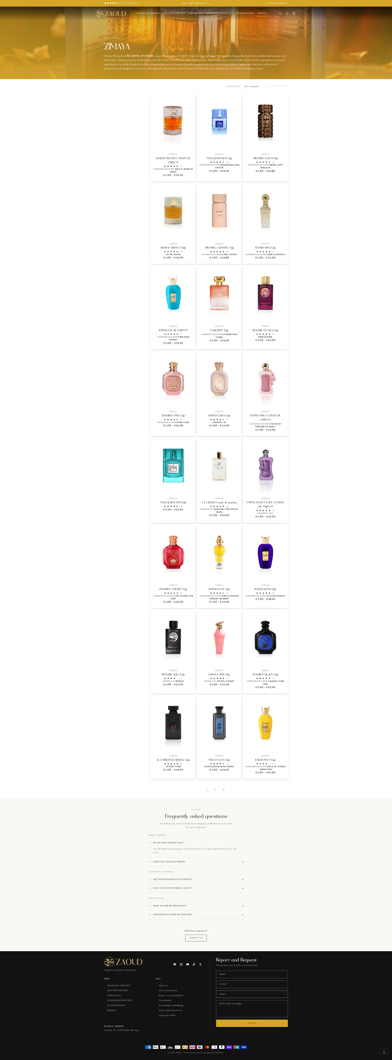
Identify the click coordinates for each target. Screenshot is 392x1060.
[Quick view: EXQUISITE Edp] (237, 317)
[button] (280, 13)
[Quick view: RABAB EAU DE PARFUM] (191, 317)
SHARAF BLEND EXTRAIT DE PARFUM (173, 160)
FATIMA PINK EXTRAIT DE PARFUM (265, 417)
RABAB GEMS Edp (265, 589)
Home (107, 38)
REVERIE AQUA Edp (173, 674)
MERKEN (111, 1011)
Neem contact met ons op (170, 1011)
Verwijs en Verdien (167, 1016)
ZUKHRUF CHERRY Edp (173, 589)
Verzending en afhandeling (171, 1006)
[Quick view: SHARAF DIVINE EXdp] (191, 234)
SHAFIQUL (219, 1053)
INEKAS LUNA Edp (219, 760)
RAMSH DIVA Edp (265, 247)
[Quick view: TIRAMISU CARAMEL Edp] (237, 234)
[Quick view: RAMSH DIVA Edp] (283, 234)
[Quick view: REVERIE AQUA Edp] (191, 661)
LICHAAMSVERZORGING (119, 1001)
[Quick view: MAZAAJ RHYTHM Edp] (191, 489)
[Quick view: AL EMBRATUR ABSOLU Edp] (191, 746)
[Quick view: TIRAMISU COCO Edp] (283, 145)
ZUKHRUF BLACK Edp (265, 674)
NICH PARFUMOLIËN (117, 991)
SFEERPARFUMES (116, 1006)
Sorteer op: (234, 87)
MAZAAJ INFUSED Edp (219, 158)
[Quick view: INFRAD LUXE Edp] (237, 576)
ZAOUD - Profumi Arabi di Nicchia (189, 1053)
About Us (163, 986)
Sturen (252, 1023)
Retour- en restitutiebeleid (171, 996)
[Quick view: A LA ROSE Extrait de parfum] (237, 489)
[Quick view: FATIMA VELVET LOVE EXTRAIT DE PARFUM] (283, 489)
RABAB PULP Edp (265, 760)
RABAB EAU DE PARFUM (173, 330)
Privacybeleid (165, 1001)
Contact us (196, 938)
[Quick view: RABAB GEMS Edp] (283, 576)
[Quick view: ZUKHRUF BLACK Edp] (283, 661)
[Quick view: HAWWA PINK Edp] (237, 661)
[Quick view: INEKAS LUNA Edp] (237, 746)
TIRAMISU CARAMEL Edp (219, 247)
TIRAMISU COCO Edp (265, 158)
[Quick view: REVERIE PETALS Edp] (283, 317)
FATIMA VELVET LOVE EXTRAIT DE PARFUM (265, 504)
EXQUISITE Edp (219, 330)
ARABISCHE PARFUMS (118, 986)
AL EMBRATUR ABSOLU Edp (173, 760)
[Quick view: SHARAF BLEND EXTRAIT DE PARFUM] (191, 145)
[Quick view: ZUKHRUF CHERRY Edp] (191, 576)
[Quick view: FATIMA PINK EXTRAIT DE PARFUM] (283, 402)
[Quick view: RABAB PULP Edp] (283, 746)
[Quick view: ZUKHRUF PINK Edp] (191, 402)
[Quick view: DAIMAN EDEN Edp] (237, 402)
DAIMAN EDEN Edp (219, 415)
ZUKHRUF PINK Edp (173, 415)
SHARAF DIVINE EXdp (173, 247)
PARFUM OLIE (114, 996)
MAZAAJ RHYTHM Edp (173, 502)
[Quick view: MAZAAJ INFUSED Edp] (237, 145)
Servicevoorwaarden (168, 991)
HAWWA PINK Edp (219, 674)
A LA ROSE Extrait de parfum (219, 502)
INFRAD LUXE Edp (219, 589)
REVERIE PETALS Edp (265, 330)
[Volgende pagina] (231, 789)
